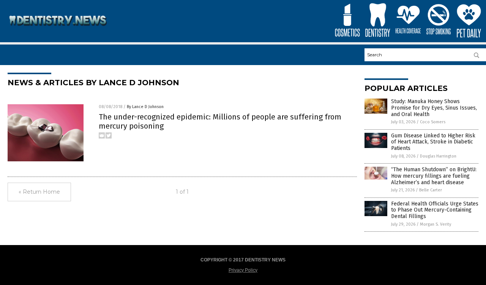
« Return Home (39, 191)
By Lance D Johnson (145, 106)
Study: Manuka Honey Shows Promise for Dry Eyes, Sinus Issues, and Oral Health (434, 108)
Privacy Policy (243, 270)
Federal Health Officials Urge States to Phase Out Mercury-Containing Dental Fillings (434, 210)
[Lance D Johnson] (58, 30)
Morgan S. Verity (435, 224)
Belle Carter (430, 190)
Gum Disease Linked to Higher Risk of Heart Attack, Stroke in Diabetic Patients (433, 142)
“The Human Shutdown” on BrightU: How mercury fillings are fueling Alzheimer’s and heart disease (434, 176)
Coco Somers (432, 121)
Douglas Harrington (438, 156)
